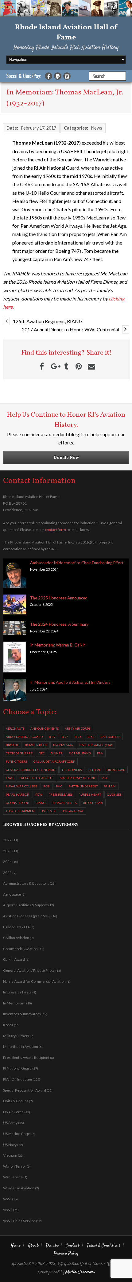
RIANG (40, 803)
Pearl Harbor (17, 794)
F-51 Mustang (80, 753)
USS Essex (48, 811)
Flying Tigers (16, 761)
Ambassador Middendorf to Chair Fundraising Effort (76, 562)
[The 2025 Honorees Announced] (14, 605)
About (33, 1245)
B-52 (90, 737)
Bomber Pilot (36, 745)
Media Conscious (80, 1272)
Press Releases (60, 794)
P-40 (59, 786)
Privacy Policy (66, 1253)
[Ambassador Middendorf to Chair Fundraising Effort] (14, 575)
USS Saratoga (72, 811)
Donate (52, 1245)
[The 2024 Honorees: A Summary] (14, 629)
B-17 (52, 737)
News (96, 128)
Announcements (44, 728)
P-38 (46, 786)
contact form (55, 529)
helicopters (72, 770)
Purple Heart (90, 794)
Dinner (57, 753)
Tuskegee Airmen (20, 811)
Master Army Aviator (77, 778)
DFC (42, 753)
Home (16, 1245)
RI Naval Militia (64, 803)
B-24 (65, 737)
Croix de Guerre (19, 753)
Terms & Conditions (103, 1245)
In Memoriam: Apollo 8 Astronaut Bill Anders (70, 682)
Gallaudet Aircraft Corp (54, 761)
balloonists (110, 737)
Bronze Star (63, 745)
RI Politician (93, 803)
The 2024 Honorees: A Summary (59, 624)
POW (38, 794)
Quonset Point (17, 803)
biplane (12, 745)
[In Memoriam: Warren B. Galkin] (14, 658)
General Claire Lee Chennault (31, 770)
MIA (104, 778)
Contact (73, 1245)
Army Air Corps (77, 728)
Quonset (114, 794)
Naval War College (21, 786)
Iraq (9, 778)
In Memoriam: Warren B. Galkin (58, 645)
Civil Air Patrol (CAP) (96, 745)
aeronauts (15, 728)
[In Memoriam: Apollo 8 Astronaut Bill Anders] (14, 691)
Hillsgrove (116, 770)
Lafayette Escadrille (36, 778)
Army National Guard (24, 737)
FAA (100, 753)
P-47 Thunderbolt (83, 786)
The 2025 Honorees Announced (58, 597)
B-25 (78, 737)
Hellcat (94, 770)
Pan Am (110, 786)
